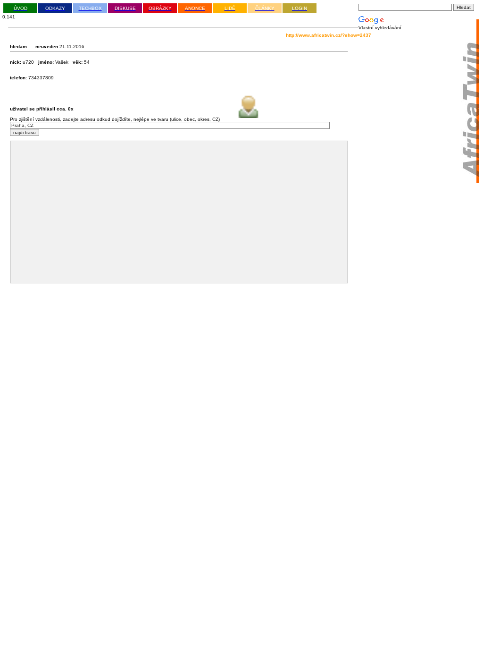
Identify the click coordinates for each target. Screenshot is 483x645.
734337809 (32, 77)
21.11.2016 (71, 46)
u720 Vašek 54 (50, 62)
